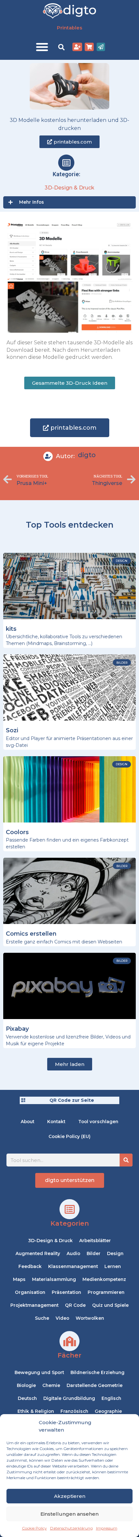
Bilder (94, 1253)
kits (11, 628)
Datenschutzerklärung (71, 1528)
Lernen (112, 1266)
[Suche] (126, 1160)
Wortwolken (90, 1318)
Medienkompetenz (104, 1279)
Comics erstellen (31, 933)
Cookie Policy (34, 1528)
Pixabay (17, 1028)
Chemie (51, 1385)
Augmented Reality (38, 1253)
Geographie (108, 1411)
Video (62, 1318)
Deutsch (27, 1398)
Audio (73, 1253)
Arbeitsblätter (95, 1240)
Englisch (111, 1398)
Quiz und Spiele (110, 1305)
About (27, 1121)
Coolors (17, 832)
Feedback (30, 1266)
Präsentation (66, 1292)
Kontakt (56, 1121)
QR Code (75, 1305)
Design (115, 1253)
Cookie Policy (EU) (69, 1136)
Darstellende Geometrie (95, 1385)
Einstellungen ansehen (69, 1514)
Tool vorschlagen (98, 1121)
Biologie (26, 1385)
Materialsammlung (54, 1279)
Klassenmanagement (73, 1266)
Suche (42, 1318)
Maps (19, 1279)
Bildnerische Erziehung (97, 1372)
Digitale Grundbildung (69, 1398)
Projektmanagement (34, 1305)
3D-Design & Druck (69, 188)
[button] (42, 47)
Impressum (106, 1528)
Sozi (12, 730)
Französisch (74, 1411)
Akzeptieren (69, 1496)
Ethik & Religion (35, 1411)
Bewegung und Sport (39, 1372)
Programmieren (106, 1292)
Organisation (30, 1292)
